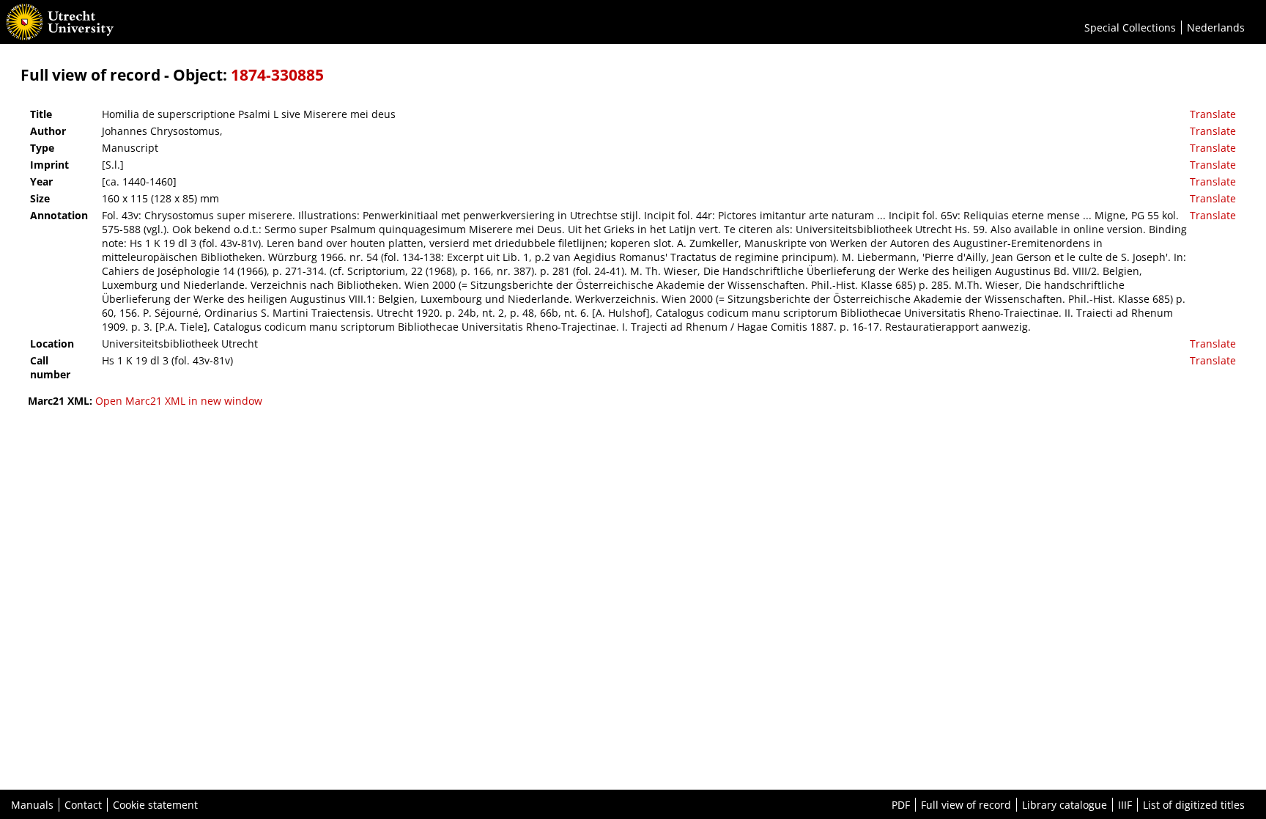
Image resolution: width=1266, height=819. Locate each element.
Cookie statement (155, 805)
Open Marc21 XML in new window (178, 401)
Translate (1213, 114)
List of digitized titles (1194, 805)
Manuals (32, 805)
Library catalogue (1064, 805)
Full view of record (966, 805)
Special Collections (1130, 27)
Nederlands (1216, 27)
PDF (901, 805)
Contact (83, 805)
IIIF (1125, 805)
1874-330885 (277, 75)
